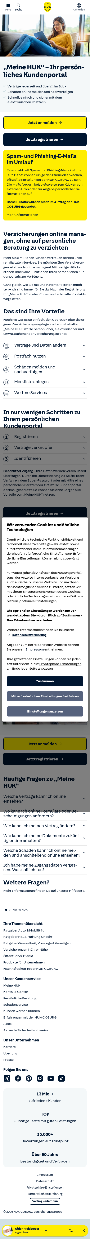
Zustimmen (45, 681)
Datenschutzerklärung (29, 635)
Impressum (35, 649)
